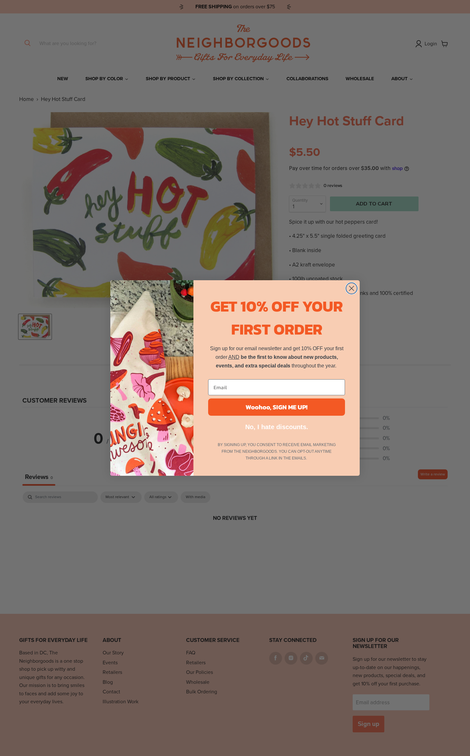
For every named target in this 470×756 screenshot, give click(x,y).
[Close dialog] (351, 288)
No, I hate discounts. (276, 426)
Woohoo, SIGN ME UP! (277, 407)
